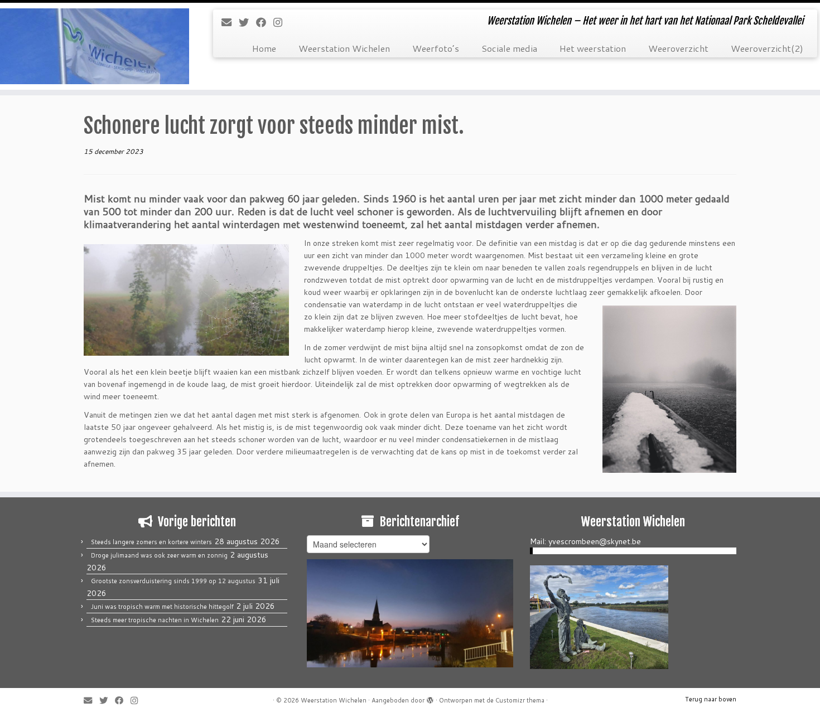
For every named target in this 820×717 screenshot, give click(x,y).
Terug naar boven (710, 699)
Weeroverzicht (678, 48)
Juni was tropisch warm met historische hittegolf (162, 606)
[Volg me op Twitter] (247, 22)
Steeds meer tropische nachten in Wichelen (155, 620)
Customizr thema (519, 700)
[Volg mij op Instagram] (281, 22)
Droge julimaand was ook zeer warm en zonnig (159, 555)
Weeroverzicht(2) (767, 48)
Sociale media (509, 48)
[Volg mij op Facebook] (264, 22)
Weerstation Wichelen (344, 48)
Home (264, 48)
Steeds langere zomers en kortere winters (151, 541)
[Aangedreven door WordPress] (430, 698)
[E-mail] (230, 22)
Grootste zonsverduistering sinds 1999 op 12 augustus (173, 580)
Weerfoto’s (435, 48)
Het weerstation (592, 48)
